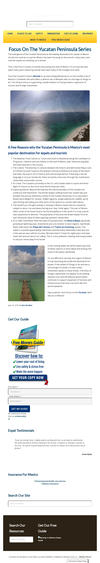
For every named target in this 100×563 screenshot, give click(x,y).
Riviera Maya (73, 220)
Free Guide (61, 15)
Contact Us (47, 15)
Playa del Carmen (41, 227)
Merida (36, 76)
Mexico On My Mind (50, 6)
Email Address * (15, 396)
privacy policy (20, 416)
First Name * (13, 387)
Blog (54, 15)
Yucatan (82, 292)
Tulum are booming (64, 227)
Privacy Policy (85, 557)
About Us (38, 15)
